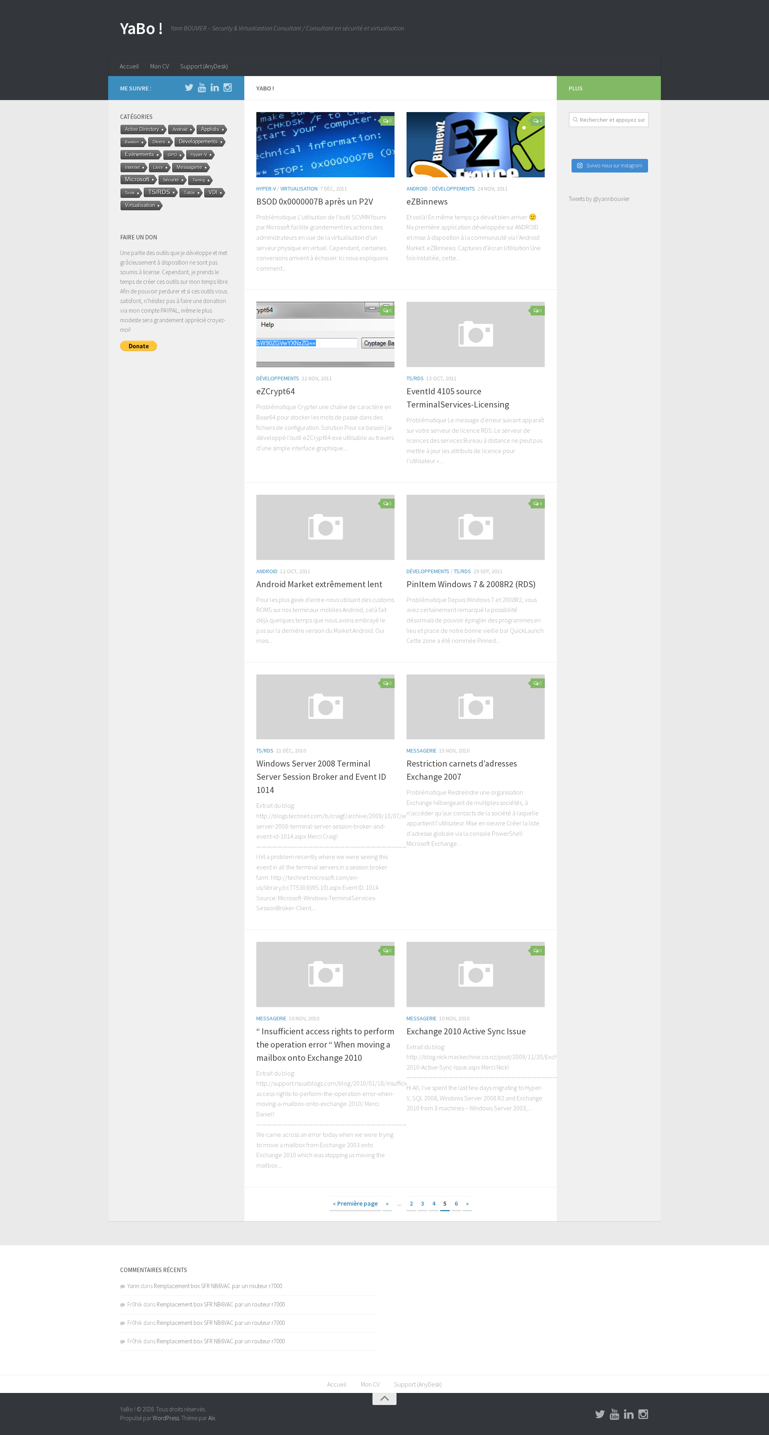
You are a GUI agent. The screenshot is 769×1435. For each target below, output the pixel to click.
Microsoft (137, 179)
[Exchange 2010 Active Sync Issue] (476, 974)
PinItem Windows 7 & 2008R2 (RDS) (471, 584)
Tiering (199, 180)
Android (417, 188)
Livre (158, 167)
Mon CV (159, 66)
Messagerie (422, 750)
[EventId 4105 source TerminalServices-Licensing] (476, 334)
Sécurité (171, 179)
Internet (132, 167)
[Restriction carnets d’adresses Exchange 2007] (476, 707)
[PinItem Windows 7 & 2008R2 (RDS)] (476, 527)
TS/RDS (415, 378)
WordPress (166, 1418)
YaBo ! (141, 28)
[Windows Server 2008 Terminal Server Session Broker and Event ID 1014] (325, 707)
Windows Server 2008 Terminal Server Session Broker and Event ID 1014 (321, 776)
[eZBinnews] (476, 144)
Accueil (129, 66)
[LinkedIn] (214, 87)
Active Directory (142, 129)
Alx (211, 1418)
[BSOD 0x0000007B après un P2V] (325, 144)
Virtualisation (299, 188)
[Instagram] (227, 87)
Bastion (132, 142)
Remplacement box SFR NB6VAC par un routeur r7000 (218, 1286)
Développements (453, 188)
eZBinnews (427, 201)
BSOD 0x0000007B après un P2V (314, 201)
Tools (130, 193)
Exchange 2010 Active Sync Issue (466, 1031)
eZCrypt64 (275, 391)
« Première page (355, 1203)
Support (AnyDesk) (204, 66)
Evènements (139, 154)
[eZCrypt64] (325, 334)
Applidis (210, 129)
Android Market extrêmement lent (319, 584)
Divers (159, 141)
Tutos (189, 192)
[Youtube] (202, 87)
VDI (213, 192)
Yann (133, 1286)
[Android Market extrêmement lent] (325, 527)
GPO (172, 155)
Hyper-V (266, 188)
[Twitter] (189, 87)
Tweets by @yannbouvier (599, 199)
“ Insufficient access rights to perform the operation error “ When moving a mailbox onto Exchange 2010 (325, 1044)
